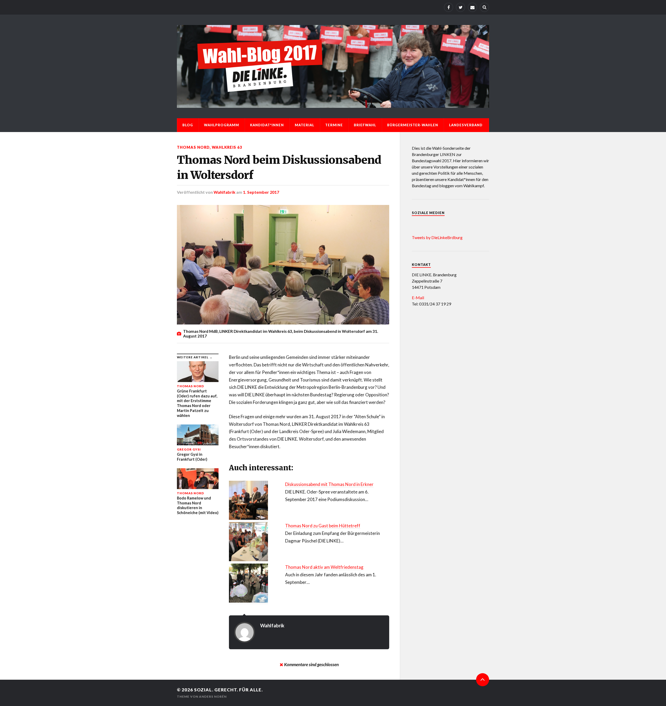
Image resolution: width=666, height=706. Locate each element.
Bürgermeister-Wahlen (412, 125)
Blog (187, 125)
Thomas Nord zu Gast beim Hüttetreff (322, 525)
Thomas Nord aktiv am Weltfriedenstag (324, 567)
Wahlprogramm (221, 125)
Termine (334, 125)
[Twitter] (460, 7)
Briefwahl (365, 125)
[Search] (484, 7)
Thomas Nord (193, 147)
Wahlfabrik (224, 192)
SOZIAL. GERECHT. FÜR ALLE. (228, 689)
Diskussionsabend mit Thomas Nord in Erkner (329, 484)
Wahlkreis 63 (227, 147)
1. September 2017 (261, 192)
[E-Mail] (472, 7)
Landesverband (466, 125)
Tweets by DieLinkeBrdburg (437, 237)
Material (304, 125)
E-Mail (418, 297)
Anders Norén (213, 696)
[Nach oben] (482, 679)
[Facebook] (448, 7)
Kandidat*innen (267, 125)
